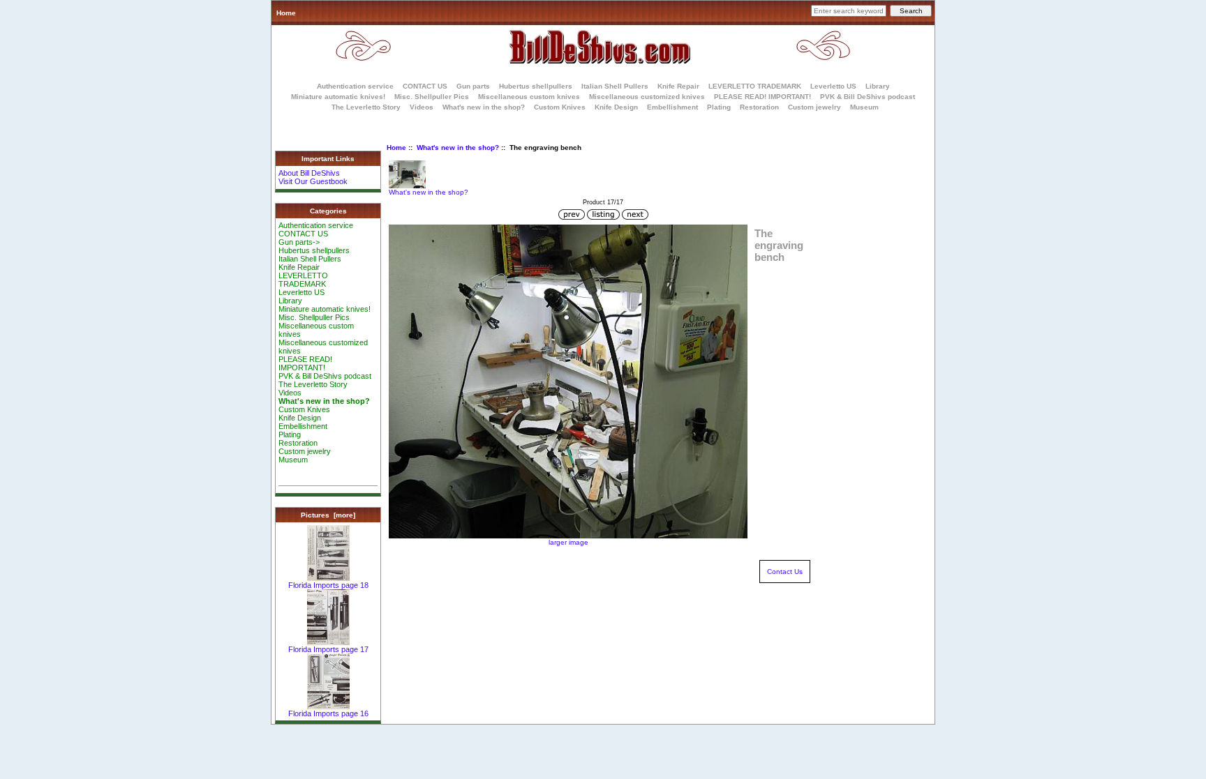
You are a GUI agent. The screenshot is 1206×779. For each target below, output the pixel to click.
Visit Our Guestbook (313, 181)
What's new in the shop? (458, 147)
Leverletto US (833, 86)
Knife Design (616, 107)
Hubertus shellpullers (535, 86)
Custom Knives (560, 107)
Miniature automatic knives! (338, 96)
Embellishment (672, 107)
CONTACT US (425, 86)
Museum (293, 459)
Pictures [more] (328, 515)
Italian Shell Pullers (614, 86)
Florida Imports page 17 (328, 649)
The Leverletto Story (366, 107)
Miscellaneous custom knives (529, 96)
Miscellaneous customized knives (647, 96)
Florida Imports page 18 (328, 585)
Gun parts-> (299, 242)
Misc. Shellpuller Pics (431, 96)
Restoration (759, 107)
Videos (421, 107)
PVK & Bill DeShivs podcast (867, 96)
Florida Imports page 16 (328, 713)
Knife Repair (678, 86)
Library (877, 86)
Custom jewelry (814, 107)
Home (286, 13)
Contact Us (785, 571)
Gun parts (473, 86)
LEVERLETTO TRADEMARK (754, 86)
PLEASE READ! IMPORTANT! (762, 96)
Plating (719, 107)
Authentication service (355, 86)
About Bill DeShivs (309, 173)
